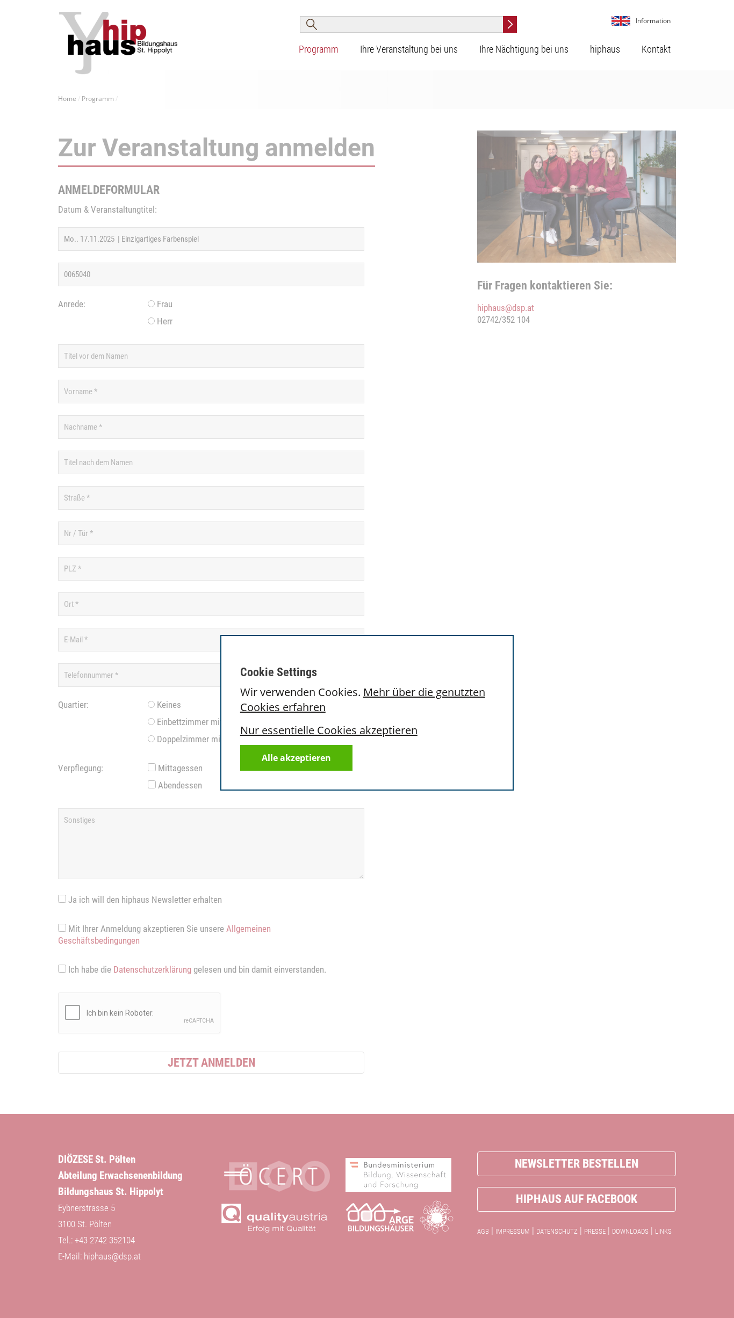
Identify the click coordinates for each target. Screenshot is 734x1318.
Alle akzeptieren (296, 758)
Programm (319, 49)
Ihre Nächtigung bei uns (524, 49)
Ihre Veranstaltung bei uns (409, 49)
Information (653, 20)
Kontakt (656, 49)
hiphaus (605, 49)
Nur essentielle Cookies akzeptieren (329, 730)
